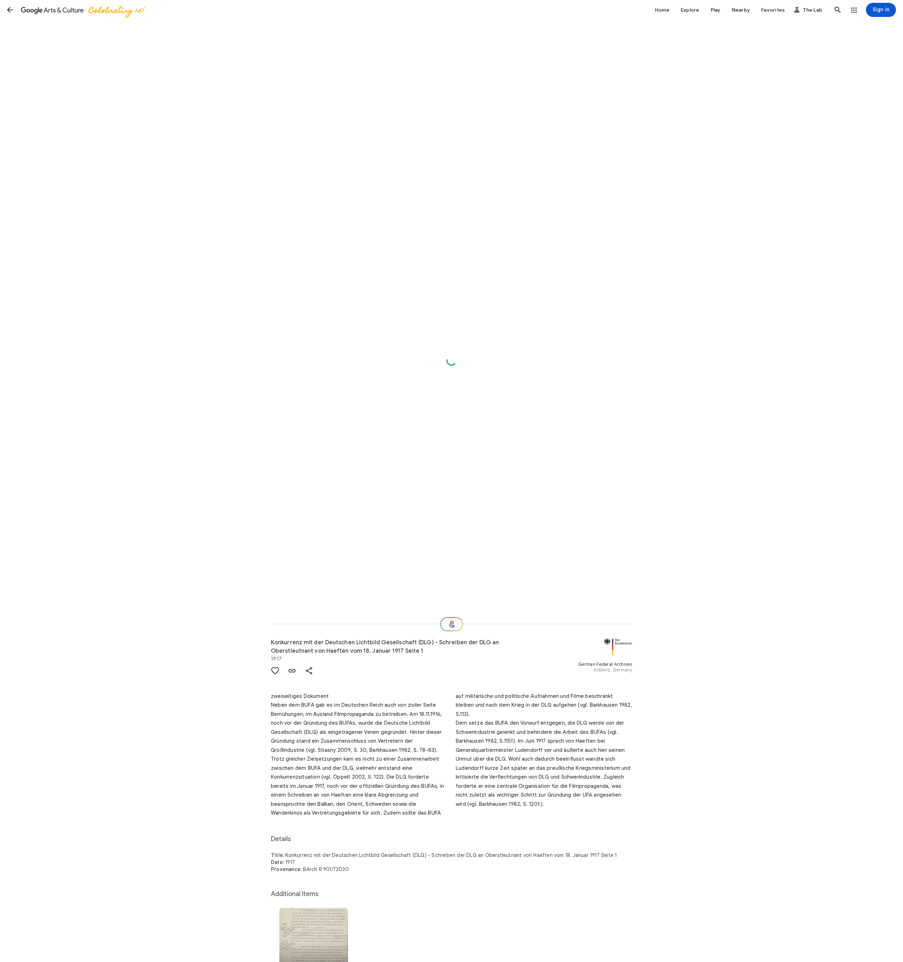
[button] (9, 9)
